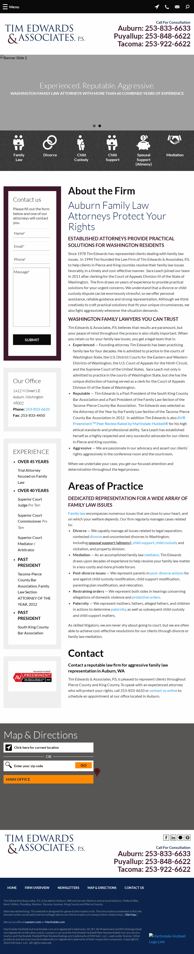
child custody (166, 542)
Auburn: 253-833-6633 (154, 28)
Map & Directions (102, 888)
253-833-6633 (38, 409)
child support (143, 542)
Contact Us (134, 888)
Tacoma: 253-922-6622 (154, 44)
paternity (118, 609)
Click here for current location (36, 747)
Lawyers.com (33, 922)
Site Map (130, 914)
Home (12, 888)
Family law (76, 513)
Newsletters (68, 888)
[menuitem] (19, 150)
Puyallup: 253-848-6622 (152, 36)
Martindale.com (55, 922)
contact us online (163, 690)
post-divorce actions (167, 573)
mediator (151, 554)
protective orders (146, 597)
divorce (96, 536)
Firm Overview (37, 888)
